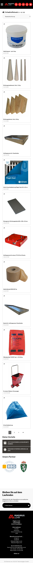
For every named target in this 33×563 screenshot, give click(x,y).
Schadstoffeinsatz (11, 12)
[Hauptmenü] (2, 4)
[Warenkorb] (30, 4)
